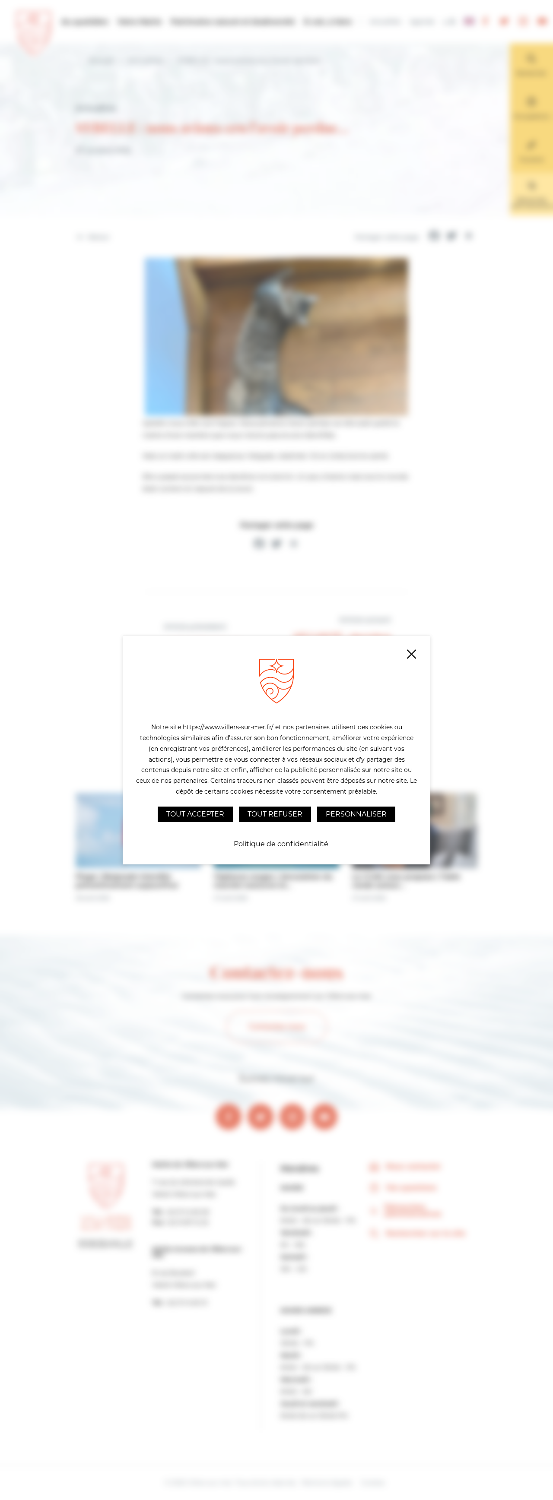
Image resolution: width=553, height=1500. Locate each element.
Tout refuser (275, 814)
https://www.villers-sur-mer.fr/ (228, 727)
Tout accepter (195, 814)
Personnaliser (356, 814)
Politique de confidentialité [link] (281, 844)
